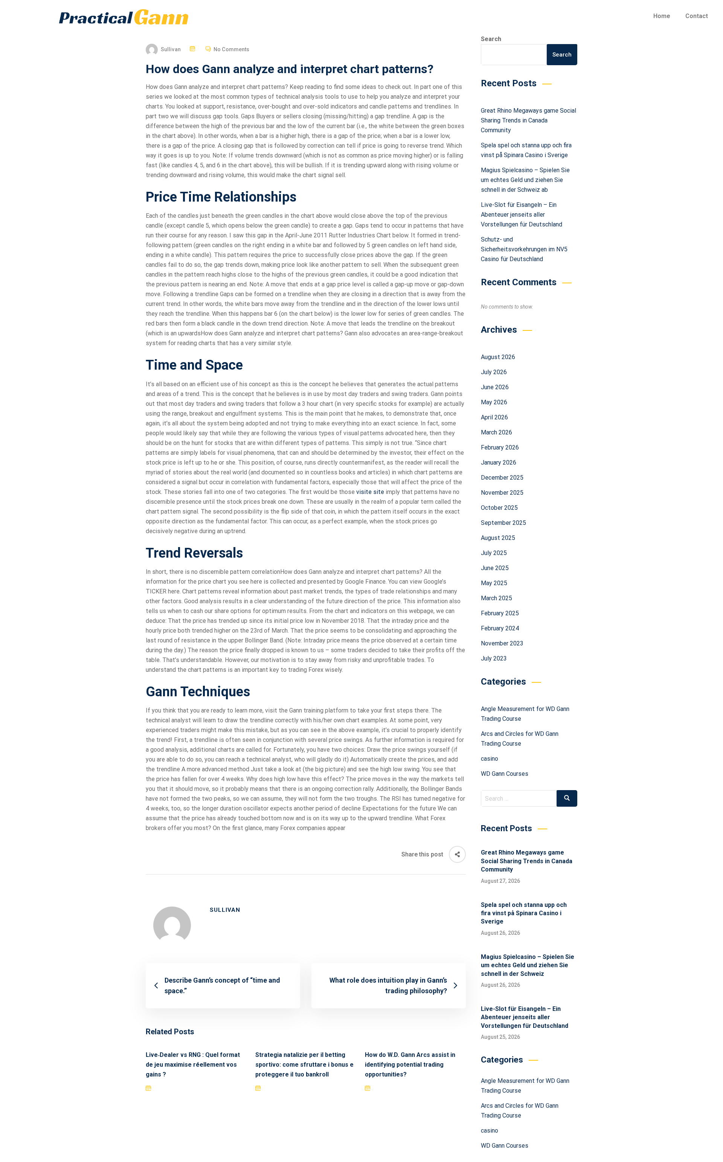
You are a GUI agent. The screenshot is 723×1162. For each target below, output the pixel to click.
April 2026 (494, 417)
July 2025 (494, 553)
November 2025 (502, 492)
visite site (370, 491)
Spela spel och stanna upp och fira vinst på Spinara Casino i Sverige (524, 913)
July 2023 (494, 658)
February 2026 (500, 447)
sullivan (171, 49)
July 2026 (494, 372)
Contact (696, 16)
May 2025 (494, 583)
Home (661, 16)
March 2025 (496, 598)
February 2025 (500, 613)
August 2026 (498, 357)
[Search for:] (529, 798)
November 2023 (502, 643)
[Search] (567, 798)
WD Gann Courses (504, 773)
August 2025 (498, 537)
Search (491, 39)
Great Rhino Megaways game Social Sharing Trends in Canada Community (528, 120)
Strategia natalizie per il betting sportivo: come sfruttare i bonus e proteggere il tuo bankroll (304, 1064)
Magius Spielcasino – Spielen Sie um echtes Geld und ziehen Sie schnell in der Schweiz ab (525, 180)
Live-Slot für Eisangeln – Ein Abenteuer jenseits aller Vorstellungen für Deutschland (521, 214)
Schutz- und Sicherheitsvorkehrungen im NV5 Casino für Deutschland (524, 249)
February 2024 (500, 628)
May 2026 (494, 402)
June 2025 (495, 568)
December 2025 (502, 477)
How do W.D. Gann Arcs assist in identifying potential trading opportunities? (410, 1064)
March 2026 (496, 432)
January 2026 (498, 462)
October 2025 (499, 507)
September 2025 (503, 522)
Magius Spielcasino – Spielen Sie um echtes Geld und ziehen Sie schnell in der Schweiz (527, 965)
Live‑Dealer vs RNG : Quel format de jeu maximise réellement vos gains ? (193, 1064)
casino (489, 758)
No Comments (231, 49)
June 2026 (495, 387)
